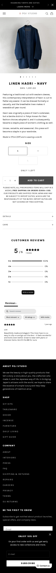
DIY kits (8, 404)
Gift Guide (9, 437)
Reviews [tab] (11, 303)
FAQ (5, 468)
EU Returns (10, 501)
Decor (7, 415)
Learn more (23, 7)
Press (7, 463)
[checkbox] (45, 317)
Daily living (10, 431)
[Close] (52, 4)
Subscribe (28, 563)
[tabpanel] (28, 329)
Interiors (9, 457)
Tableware (10, 409)
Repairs (8, 479)
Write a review (28, 292)
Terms (7, 496)
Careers (8, 485)
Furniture (9, 426)
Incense (8, 420)
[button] (28, 261)
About (7, 452)
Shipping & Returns (16, 474)
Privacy (8, 490)
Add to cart (36, 180)
